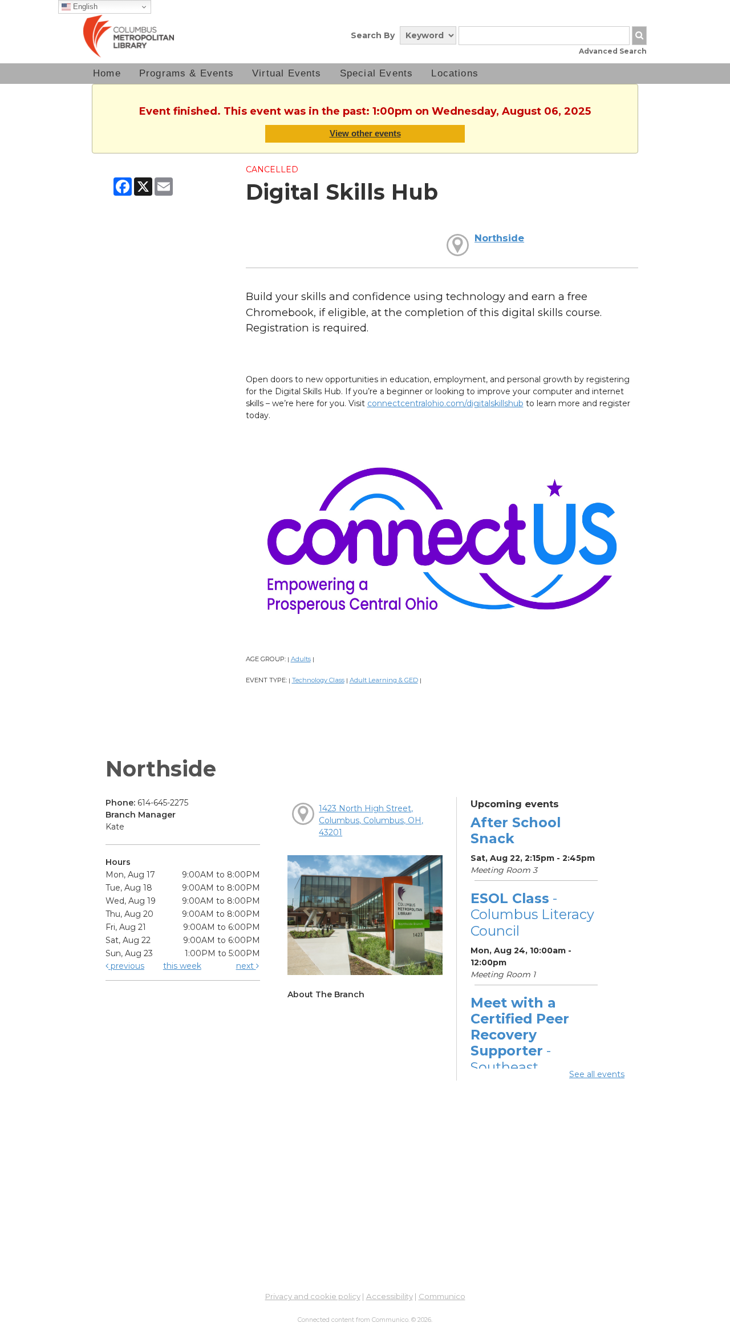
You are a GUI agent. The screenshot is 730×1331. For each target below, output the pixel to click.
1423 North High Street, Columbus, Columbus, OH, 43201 (371, 820)
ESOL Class (532, 914)
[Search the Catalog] (639, 35)
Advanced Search (613, 51)
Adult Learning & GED (384, 680)
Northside (499, 238)
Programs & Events (186, 73)
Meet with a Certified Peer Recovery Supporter (520, 1042)
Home (107, 73)
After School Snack (516, 830)
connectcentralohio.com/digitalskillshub (445, 403)
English (84, 6)
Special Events (376, 73)
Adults (301, 659)
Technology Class (318, 680)
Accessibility (389, 1296)
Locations (454, 73)
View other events (365, 133)
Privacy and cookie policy (312, 1296)
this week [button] (182, 966)
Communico (442, 1296)
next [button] (246, 966)
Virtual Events (287, 73)
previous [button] (126, 966)
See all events (596, 1074)
